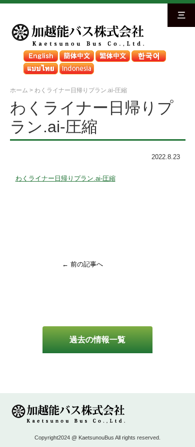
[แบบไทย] (40, 65)
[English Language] (40, 52)
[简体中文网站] (76, 52)
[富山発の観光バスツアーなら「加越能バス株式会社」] (77, 25)
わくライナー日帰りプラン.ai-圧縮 (66, 178)
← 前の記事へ (82, 264)
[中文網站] (112, 52)
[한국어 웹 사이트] (148, 52)
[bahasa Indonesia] (76, 65)
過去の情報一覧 (98, 339)
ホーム (19, 90)
